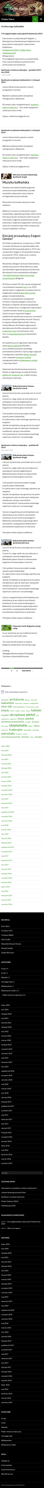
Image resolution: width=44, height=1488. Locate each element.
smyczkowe (4, 726)
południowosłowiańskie (12, 721)
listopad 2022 (6, 768)
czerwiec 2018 (6, 821)
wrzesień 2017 (6, 851)
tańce (36, 725)
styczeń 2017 (6, 869)
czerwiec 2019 (6, 794)
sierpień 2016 (6, 882)
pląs (37, 715)
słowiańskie (18, 725)
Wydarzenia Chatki (8, 991)
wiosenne (19, 734)
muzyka (5, 715)
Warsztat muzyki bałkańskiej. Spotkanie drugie (25, 176)
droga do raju (17, 375)
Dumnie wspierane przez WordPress (13, 1485)
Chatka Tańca (7, 19)
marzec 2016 (6, 900)
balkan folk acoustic (27, 293)
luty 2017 (4, 865)
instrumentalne (30, 707)
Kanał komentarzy (8, 1469)
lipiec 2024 (5, 746)
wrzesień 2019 (6, 790)
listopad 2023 (6, 755)
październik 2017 (7, 847)
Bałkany (27, 700)
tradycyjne (16, 729)
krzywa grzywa (29, 310)
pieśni (30, 714)
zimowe (25, 736)
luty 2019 (4, 808)
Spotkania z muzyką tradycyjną (12, 1197)
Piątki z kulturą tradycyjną (12, 995)
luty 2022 (4, 772)
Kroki (3, 973)
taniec (30, 726)
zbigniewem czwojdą (28, 360)
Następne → (27, 671)
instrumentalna (19, 707)
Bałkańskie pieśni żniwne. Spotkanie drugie (23, 456)
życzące (38, 736)
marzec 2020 (6, 781)
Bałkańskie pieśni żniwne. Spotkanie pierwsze (23, 541)
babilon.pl (6, 375)
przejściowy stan (9, 331)
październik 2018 (7, 812)
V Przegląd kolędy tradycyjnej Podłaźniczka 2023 (22, 33)
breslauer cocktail (23, 357)
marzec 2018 (6, 830)
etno (4, 706)
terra (26, 287)
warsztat (35, 730)
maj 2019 (4, 799)
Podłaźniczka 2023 (8, 1206)
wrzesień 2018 (6, 816)
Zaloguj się (5, 1461)
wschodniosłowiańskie (10, 737)
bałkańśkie (7, 703)
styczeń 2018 (6, 838)
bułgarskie (34, 703)
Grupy (3, 969)
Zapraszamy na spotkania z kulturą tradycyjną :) (19, 1188)
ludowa (28, 711)
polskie (29, 718)
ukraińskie (27, 730)
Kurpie (23, 711)
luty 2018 (4, 834)
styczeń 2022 (6, 777)
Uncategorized (6, 982)
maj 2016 (4, 891)
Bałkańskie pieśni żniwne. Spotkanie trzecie (23, 387)
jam (37, 707)
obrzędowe (17, 715)
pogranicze (13, 719)
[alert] (22, 691)
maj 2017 (4, 856)
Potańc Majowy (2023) (9, 1201)
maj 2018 (4, 825)
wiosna (25, 734)
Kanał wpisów (6, 1465)
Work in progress (13, 1228)
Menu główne (41, 19)
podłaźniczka (5, 719)
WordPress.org (7, 1474)
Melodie (4, 977)
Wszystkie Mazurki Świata (11, 944)
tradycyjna (4, 730)
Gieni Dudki (5, 939)
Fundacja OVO (6, 931)
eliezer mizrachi (30, 354)
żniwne (32, 737)
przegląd (28, 722)
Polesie (20, 718)
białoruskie (18, 703)
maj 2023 (4, 759)
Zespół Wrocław (7, 953)
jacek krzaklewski (14, 345)
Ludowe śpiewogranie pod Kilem (13, 1192)
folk (10, 706)
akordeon (4, 700)
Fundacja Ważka (7, 935)
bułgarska (26, 703)
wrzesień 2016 (6, 878)
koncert (12, 711)
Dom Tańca (5, 926)
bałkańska (34, 700)
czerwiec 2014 (6, 904)
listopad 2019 (6, 786)
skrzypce (35, 722)
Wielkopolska (6, 986)
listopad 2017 (6, 843)
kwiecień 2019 (6, 803)
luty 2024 (4, 750)
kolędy (5, 710)
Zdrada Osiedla (7, 948)
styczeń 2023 (6, 764)
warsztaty (8, 733)
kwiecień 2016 (6, 895)
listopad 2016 (6, 873)
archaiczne (16, 699)
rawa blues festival (17, 334)
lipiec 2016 (5, 887)
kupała (18, 711)
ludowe (36, 710)
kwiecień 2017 (6, 860)
